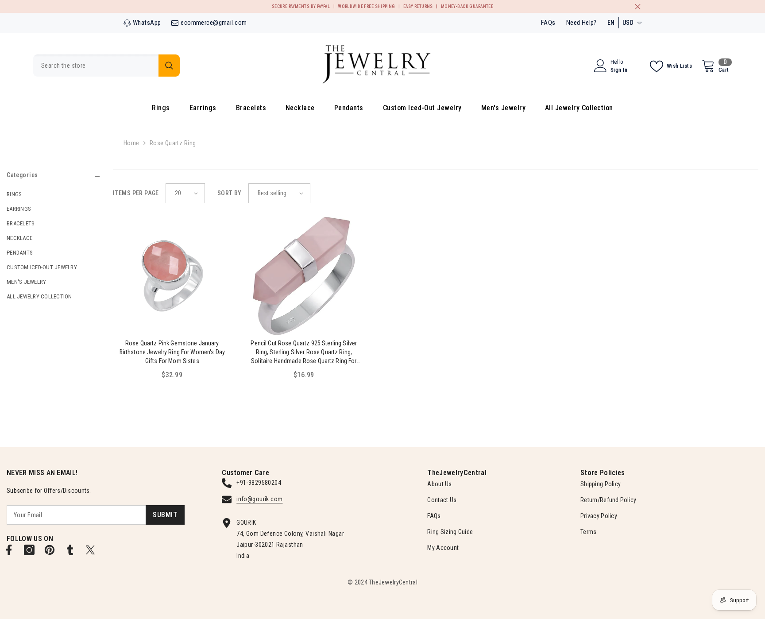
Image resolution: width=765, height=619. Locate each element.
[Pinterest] (50, 550)
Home (131, 143)
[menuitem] (53, 194)
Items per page (136, 193)
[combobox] (95, 65)
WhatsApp (147, 23)
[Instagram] (29, 550)
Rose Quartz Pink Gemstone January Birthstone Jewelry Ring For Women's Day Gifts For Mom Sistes (172, 352)
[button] (185, 193)
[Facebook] (9, 550)
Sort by (229, 193)
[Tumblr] (70, 550)
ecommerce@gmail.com (214, 23)
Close (637, 6)
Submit (165, 515)
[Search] (106, 65)
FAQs (548, 23)
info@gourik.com (259, 499)
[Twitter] (90, 550)
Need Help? (581, 23)
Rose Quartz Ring (173, 143)
